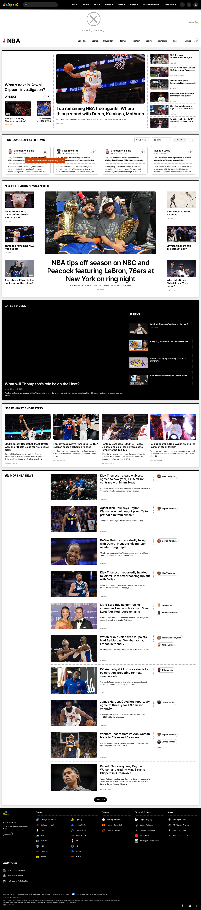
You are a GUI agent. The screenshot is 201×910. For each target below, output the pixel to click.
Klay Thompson (169, 476)
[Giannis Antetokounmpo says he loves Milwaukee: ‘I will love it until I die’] (159, 110)
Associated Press (105, 790)
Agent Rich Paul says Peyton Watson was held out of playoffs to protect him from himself (124, 511)
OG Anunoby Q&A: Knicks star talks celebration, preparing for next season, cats (124, 672)
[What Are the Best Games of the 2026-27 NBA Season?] (19, 199)
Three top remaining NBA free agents (19, 247)
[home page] (11, 5)
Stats (175, 41)
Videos (188, 41)
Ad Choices (56, 894)
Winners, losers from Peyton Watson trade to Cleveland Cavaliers (125, 735)
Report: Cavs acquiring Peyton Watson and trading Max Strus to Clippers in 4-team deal (122, 769)
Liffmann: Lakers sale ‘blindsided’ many (179, 247)
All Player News (180, 140)
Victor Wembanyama (171, 638)
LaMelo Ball (167, 605)
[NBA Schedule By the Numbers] (181, 199)
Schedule (82, 41)
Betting (149, 41)
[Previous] (44, 96)
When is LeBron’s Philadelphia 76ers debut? (177, 283)
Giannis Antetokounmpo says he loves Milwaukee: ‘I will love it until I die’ (182, 107)
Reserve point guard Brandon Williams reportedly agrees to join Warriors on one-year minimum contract (183, 81)
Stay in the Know (9, 822)
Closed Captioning (22, 894)
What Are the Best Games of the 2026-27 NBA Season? (18, 214)
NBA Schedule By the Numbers (179, 213)
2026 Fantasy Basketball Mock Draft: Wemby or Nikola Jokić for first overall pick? (27, 446)
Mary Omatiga (171, 290)
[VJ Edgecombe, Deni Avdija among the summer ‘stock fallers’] (173, 427)
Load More (100, 799)
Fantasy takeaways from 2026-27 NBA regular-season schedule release (75, 445)
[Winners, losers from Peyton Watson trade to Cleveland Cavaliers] (74, 745)
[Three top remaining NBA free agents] (19, 234)
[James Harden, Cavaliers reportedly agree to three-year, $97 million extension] (74, 713)
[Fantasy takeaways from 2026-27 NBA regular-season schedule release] (76, 427)
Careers (12, 894)
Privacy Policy (65, 894)
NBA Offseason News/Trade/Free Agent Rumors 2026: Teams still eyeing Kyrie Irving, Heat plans (181, 56)
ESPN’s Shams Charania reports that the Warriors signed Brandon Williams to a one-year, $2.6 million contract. (124, 160)
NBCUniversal (15, 898)
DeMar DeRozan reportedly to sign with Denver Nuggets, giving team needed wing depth (123, 543)
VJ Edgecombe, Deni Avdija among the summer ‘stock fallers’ (172, 445)
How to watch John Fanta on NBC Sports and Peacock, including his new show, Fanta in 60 (182, 69)
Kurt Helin (59, 123)
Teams (123, 41)
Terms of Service (102, 894)
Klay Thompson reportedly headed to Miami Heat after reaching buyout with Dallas (125, 576)
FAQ (30, 894)
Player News (109, 41)
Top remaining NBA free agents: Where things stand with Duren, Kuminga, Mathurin (100, 111)
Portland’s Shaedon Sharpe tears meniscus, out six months (182, 94)
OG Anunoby (167, 670)
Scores (95, 41)
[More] (182, 4)
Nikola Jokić (167, 645)
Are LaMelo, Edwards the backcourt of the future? (19, 282)
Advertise (6, 894)
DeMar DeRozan (169, 541)
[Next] (48, 96)
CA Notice (93, 894)
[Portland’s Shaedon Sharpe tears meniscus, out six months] (159, 97)
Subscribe (7, 834)
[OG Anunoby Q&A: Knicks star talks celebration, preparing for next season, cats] (74, 680)
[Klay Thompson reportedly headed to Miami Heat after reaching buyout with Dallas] (74, 584)
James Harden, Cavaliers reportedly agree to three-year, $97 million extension (125, 705)
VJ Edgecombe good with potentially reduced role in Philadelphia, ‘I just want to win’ (182, 120)
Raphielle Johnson (10, 463)
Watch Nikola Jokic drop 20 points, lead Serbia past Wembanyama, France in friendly (124, 640)
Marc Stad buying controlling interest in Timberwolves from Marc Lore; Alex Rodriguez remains (124, 608)
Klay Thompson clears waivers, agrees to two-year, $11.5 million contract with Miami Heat (122, 479)
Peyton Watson (169, 508)
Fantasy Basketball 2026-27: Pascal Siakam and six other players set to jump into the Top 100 (122, 446)
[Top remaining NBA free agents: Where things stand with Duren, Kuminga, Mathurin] (100, 79)
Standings (162, 41)
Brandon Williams (24, 150)
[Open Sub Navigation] (77, 4)
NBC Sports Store (38, 894)
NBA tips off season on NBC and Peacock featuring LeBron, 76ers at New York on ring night (100, 271)
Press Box (48, 894)
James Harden (168, 702)
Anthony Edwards (170, 612)
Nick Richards (70, 150)
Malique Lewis (162, 150)
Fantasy (136, 41)
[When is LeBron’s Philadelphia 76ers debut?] (181, 268)
